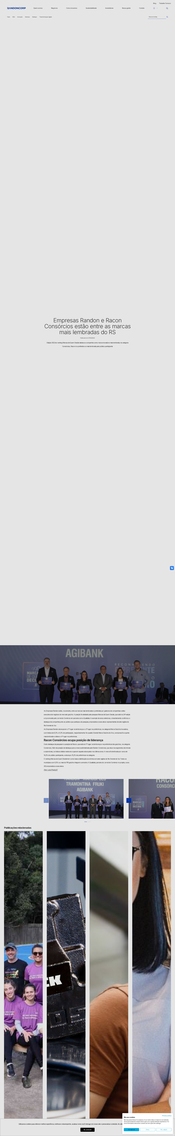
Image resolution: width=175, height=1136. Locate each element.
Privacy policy (166, 1115)
